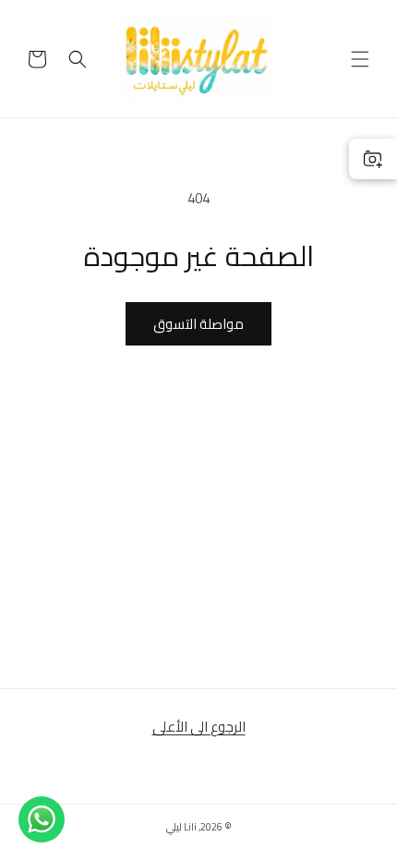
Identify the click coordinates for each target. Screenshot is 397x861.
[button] (360, 59)
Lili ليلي (181, 827)
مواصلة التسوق (198, 323)
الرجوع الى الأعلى (199, 726)
